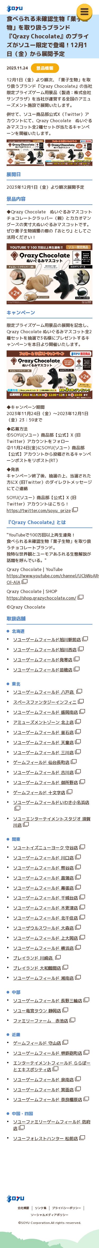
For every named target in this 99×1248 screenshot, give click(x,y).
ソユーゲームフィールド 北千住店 (45, 918)
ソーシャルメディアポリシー (49, 1215)
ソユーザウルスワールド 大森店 (43, 928)
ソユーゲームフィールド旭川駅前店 (47, 640)
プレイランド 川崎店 (33, 958)
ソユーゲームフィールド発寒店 (42, 660)
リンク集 (40, 1208)
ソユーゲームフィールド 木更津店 (45, 908)
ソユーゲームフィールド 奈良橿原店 (47, 1099)
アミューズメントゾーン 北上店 (43, 722)
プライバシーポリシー (66, 1208)
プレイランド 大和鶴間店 (37, 968)
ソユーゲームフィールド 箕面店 (43, 1090)
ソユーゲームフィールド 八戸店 (44, 692)
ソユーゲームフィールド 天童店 (43, 742)
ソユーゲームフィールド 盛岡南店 (45, 712)
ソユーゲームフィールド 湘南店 (43, 978)
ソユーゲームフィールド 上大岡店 (45, 938)
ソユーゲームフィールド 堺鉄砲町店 (47, 1053)
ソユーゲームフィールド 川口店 (43, 858)
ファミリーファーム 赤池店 (40, 1021)
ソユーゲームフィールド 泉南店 (43, 1080)
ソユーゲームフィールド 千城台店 (45, 898)
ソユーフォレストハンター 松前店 (45, 1138)
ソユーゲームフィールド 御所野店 (45, 782)
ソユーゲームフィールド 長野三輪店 (47, 1001)
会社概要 (23, 1208)
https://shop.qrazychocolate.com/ (41, 598)
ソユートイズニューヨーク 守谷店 (45, 848)
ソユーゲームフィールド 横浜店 (43, 948)
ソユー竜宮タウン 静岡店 (37, 1011)
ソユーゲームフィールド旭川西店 (45, 650)
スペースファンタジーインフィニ (45, 702)
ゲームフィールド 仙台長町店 (41, 762)
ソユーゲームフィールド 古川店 (43, 772)
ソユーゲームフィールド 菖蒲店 (43, 878)
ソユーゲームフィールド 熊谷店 (43, 868)
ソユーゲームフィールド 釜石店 (43, 732)
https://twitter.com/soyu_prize (39, 510)
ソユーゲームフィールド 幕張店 (43, 888)
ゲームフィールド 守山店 (37, 1043)
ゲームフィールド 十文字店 (39, 793)
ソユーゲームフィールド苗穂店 (42, 670)
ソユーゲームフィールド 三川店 (43, 752)
